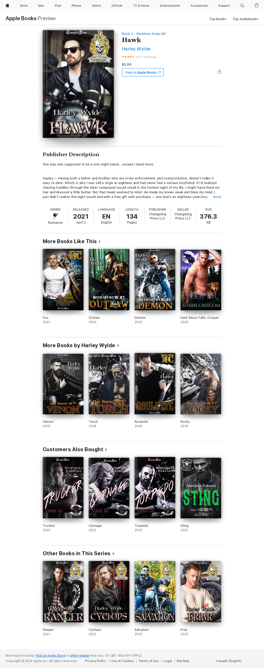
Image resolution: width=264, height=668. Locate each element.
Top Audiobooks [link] (245, 19)
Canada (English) (228, 661)
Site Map (182, 661)
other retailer (79, 655)
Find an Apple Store (50, 655)
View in (141, 72)
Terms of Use (148, 661)
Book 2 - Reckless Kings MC (144, 34)
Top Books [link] (217, 19)
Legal (167, 661)
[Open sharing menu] (219, 72)
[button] (242, 5)
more (217, 197)
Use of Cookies (122, 661)
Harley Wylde (136, 48)
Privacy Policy (95, 661)
